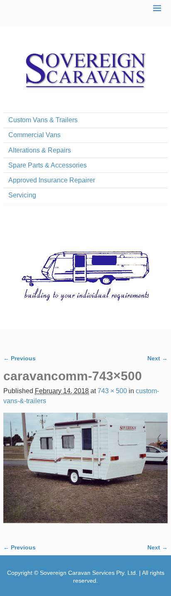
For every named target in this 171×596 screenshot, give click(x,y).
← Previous (19, 358)
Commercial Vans (34, 134)
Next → (157, 358)
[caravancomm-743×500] (85, 473)
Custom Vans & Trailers (43, 119)
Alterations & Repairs (39, 150)
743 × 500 (112, 390)
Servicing (22, 195)
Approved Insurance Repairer (51, 180)
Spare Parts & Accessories (47, 165)
